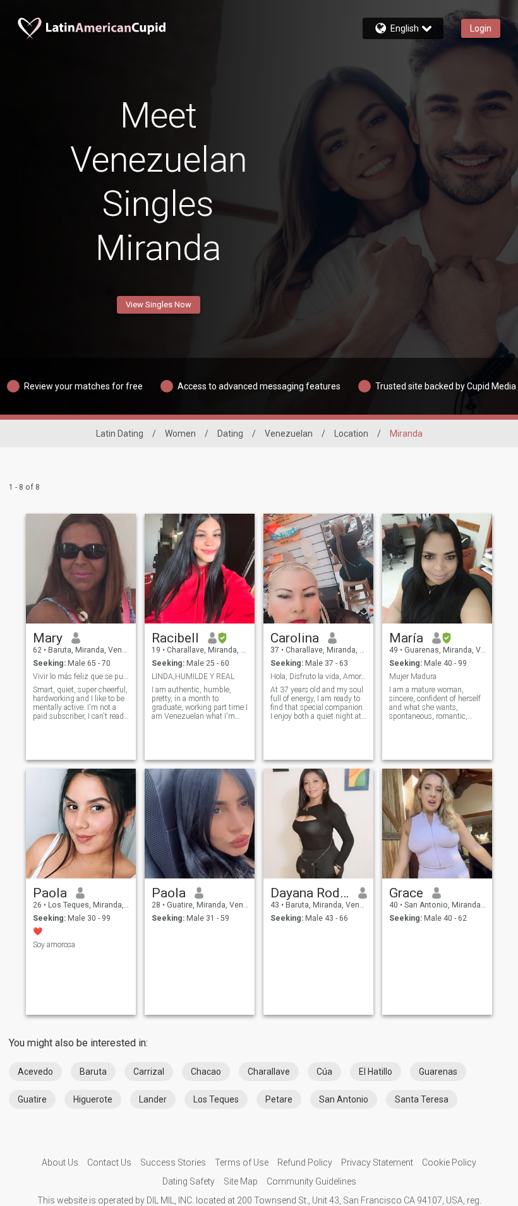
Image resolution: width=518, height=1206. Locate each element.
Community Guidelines (311, 1181)
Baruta (93, 1072)
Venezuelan (289, 434)
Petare (278, 1099)
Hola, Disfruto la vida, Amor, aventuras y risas (318, 676)
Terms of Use (241, 1162)
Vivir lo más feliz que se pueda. (81, 676)
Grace (406, 893)
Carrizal (148, 1072)
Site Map (241, 1181)
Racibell (175, 638)
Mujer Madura (413, 676)
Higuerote (92, 1099)
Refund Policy (304, 1162)
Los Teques (216, 1099)
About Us (60, 1162)
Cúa (324, 1072)
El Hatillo (375, 1072)
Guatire (32, 1099)
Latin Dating (119, 434)
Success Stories (173, 1162)
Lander (153, 1099)
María (406, 638)
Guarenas (438, 1072)
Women (180, 434)
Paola (50, 893)
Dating (230, 434)
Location (351, 434)
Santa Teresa (422, 1099)
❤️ (37, 931)
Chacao (206, 1072)
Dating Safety (188, 1181)
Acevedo (35, 1072)
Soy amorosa (54, 944)
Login (480, 28)
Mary (48, 638)
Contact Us (109, 1162)
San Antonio (343, 1099)
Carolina (294, 638)
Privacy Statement (377, 1162)
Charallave (269, 1072)
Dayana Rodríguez (309, 893)
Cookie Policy (449, 1162)
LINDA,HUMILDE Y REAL (193, 676)
